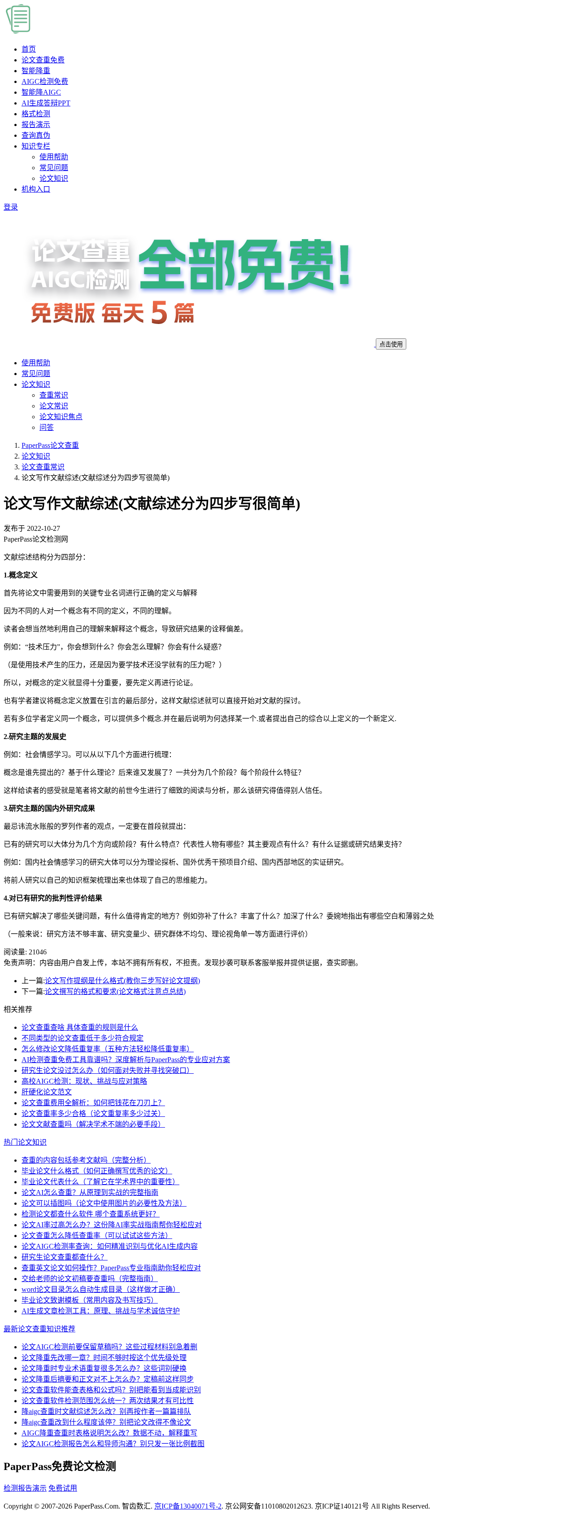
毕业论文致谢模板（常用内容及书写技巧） (90, 1300)
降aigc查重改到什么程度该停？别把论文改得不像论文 (106, 1422)
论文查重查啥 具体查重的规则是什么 (80, 1027)
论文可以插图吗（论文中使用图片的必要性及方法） (104, 1203)
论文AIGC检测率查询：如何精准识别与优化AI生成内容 (110, 1246)
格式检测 (36, 114)
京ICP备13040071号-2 (188, 1506)
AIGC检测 (45, 81)
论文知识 (53, 178)
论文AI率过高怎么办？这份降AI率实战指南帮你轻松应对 (112, 1225)
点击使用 (391, 344)
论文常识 (53, 406)
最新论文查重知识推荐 (39, 1329)
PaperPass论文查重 (50, 445)
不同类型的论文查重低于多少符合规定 (83, 1038)
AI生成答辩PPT (46, 103)
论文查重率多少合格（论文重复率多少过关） (93, 1113)
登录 (11, 207)
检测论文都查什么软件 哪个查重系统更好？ (91, 1214)
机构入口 (36, 189)
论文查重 (43, 60)
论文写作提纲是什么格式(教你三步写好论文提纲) (122, 980)
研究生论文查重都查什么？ (65, 1257)
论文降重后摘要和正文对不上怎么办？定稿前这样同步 (108, 1379)
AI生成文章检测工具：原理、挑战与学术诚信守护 (101, 1311)
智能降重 (36, 70)
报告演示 (36, 124)
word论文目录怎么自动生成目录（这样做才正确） (101, 1289)
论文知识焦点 (61, 416)
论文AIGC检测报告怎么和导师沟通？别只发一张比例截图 (113, 1444)
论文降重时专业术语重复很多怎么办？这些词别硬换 (104, 1368)
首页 (29, 49)
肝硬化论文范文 (47, 1092)
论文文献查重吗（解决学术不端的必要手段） (93, 1124)
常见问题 (53, 167)
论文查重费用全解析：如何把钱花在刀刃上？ (93, 1103)
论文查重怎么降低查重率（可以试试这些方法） (97, 1235)
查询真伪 (36, 135)
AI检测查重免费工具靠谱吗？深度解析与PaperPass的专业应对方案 (126, 1059)
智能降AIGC (41, 92)
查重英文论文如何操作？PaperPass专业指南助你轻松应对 (111, 1268)
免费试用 (62, 1488)
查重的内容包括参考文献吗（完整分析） (86, 1160)
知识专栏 (36, 146)
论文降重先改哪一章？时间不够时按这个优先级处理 (104, 1357)
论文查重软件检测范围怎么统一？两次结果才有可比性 (108, 1400)
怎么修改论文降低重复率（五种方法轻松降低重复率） (108, 1049)
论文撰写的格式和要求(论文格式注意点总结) (115, 991)
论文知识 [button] (36, 384)
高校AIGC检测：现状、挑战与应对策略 (84, 1081)
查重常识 (53, 395)
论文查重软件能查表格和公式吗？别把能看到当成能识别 (111, 1390)
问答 (46, 427)
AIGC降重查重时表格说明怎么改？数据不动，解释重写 (109, 1433)
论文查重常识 (43, 467)
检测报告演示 (25, 1488)
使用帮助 (53, 157)
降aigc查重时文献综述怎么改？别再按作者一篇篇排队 (106, 1411)
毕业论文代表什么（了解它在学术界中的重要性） (100, 1182)
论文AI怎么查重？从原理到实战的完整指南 (90, 1192)
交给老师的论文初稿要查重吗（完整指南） (90, 1278)
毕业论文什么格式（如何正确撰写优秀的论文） (97, 1171)
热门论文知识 (25, 1142)
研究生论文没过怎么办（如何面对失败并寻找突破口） (108, 1070)
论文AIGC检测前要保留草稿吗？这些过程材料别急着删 (109, 1347)
